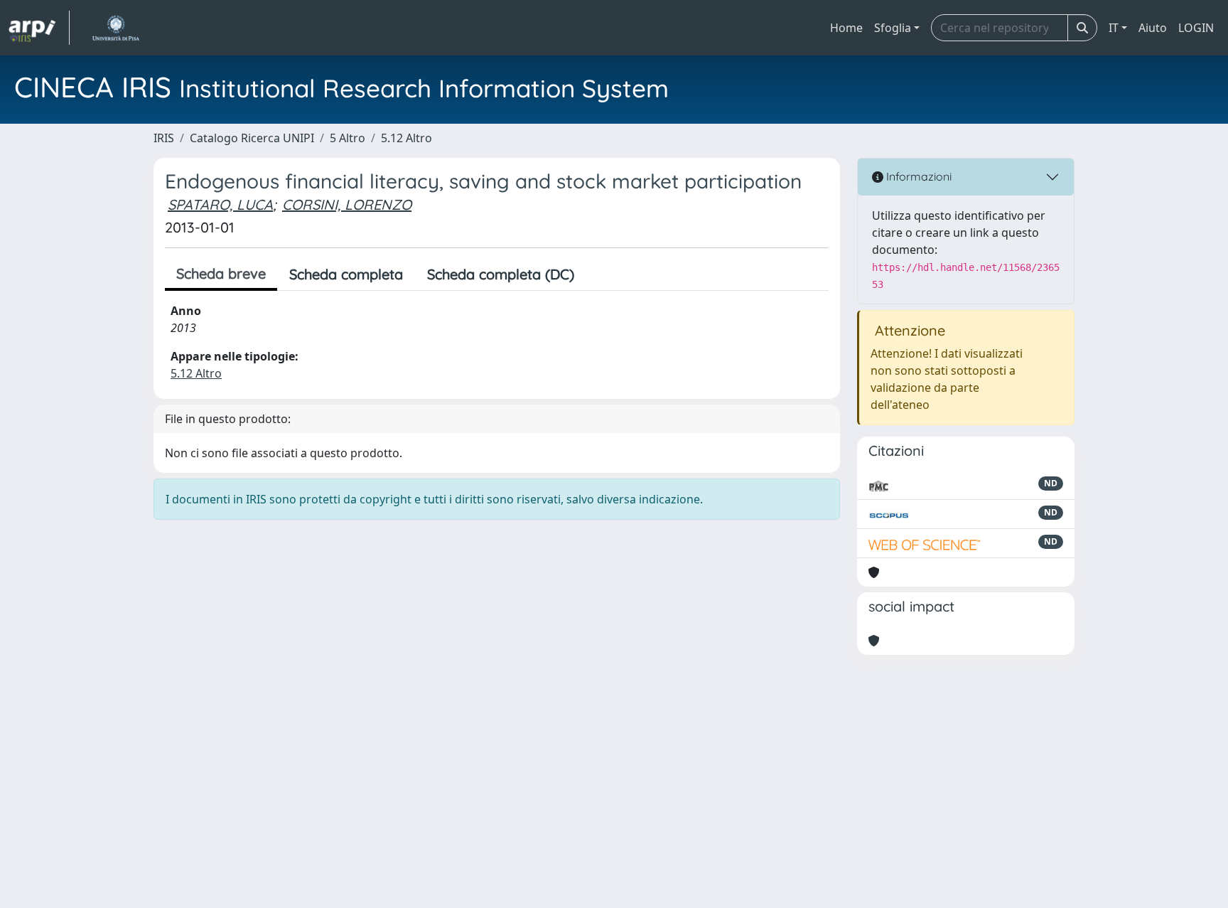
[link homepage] (39, 28)
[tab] (598, 274)
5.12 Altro (406, 138)
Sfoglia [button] (892, 28)
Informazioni (917, 176)
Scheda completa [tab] (346, 274)
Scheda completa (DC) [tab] (500, 274)
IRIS (164, 138)
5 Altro (347, 138)
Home (846, 28)
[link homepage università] (115, 28)
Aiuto (1152, 28)
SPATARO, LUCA (220, 204)
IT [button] (1114, 28)
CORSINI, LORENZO (346, 204)
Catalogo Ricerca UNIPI (252, 138)
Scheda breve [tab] (221, 273)
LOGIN (1196, 28)
